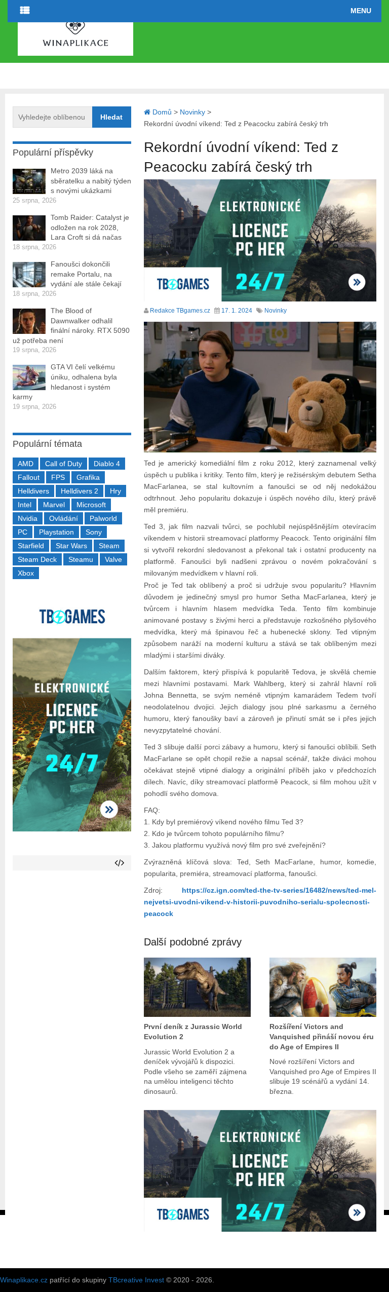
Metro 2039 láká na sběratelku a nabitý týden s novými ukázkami (91, 181)
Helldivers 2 (79, 491)
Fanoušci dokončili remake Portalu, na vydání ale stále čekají (86, 274)
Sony (94, 532)
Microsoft (91, 505)
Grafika (88, 477)
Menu (361, 11)
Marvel (54, 505)
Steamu (80, 559)
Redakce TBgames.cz (180, 310)
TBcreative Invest (136, 1280)
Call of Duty (63, 464)
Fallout (29, 477)
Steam (109, 546)
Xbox (26, 573)
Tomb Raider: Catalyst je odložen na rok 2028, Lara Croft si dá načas (90, 227)
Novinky (275, 310)
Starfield (31, 546)
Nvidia (27, 518)
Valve (113, 559)
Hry (115, 491)
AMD (25, 464)
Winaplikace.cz (24, 1280)
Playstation (56, 532)
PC (22, 532)
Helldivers (33, 491)
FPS (58, 477)
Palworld (103, 518)
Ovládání (63, 518)
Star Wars (71, 546)
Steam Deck (37, 559)
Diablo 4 (107, 464)
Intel (24, 505)
